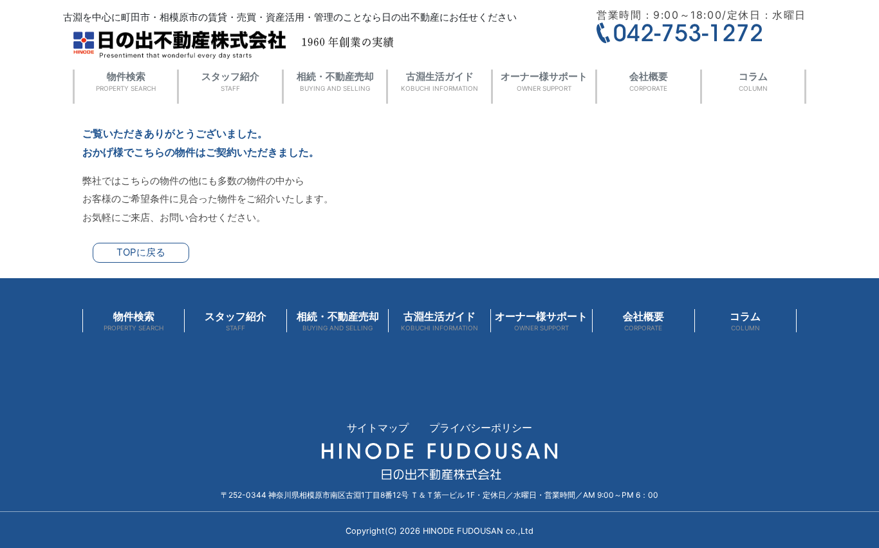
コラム (753, 81)
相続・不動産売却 (335, 81)
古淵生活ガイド (439, 81)
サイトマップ (378, 427)
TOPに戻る (140, 252)
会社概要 (648, 81)
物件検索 (126, 81)
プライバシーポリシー (480, 427)
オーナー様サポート (544, 81)
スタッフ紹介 (230, 81)
